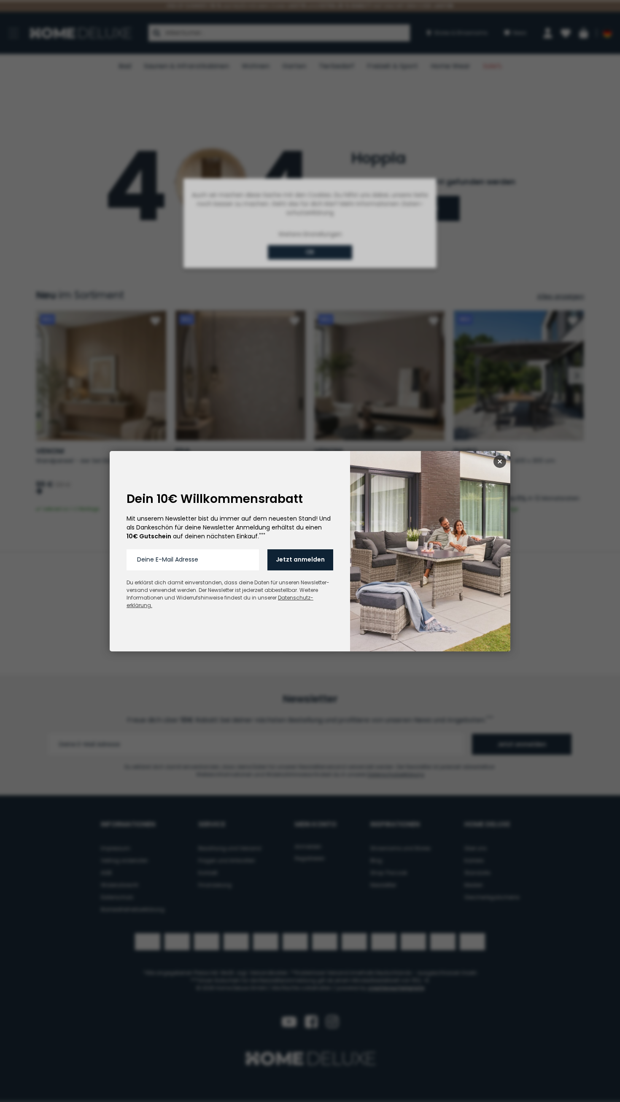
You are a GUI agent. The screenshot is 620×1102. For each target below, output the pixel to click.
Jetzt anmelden (300, 559)
